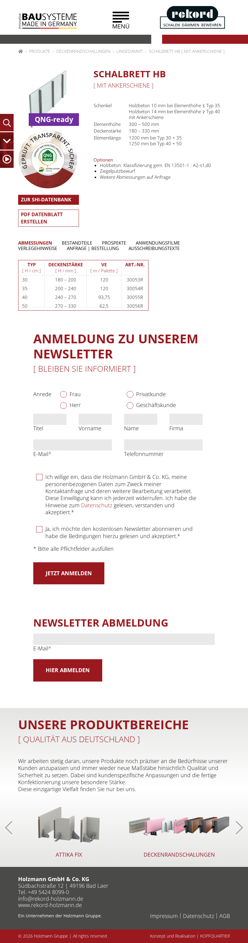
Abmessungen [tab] (35, 242)
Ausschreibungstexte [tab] (154, 248)
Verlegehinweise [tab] (37, 248)
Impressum (164, 916)
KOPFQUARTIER (215, 936)
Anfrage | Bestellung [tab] (93, 248)
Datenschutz (96, 505)
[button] (121, 20)
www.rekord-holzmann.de (50, 905)
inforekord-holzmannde (50, 898)
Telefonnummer (144, 454)
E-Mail (42, 454)
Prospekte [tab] (114, 242)
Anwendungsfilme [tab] (158, 242)
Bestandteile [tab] (77, 242)
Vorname (90, 428)
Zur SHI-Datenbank (46, 199)
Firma (176, 428)
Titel (38, 428)
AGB (224, 916)
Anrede (42, 394)
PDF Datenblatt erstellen (42, 218)
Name (131, 428)
